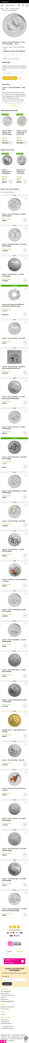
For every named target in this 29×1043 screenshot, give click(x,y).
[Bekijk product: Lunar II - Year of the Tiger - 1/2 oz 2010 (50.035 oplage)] (14, 869)
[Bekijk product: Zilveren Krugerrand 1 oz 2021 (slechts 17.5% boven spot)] (7, 160)
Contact (3, 1014)
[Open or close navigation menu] (2, 5)
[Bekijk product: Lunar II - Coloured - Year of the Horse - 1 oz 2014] (14, 779)
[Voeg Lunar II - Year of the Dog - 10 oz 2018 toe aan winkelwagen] (25, 525)
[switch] (25, 1041)
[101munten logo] (10, 5)
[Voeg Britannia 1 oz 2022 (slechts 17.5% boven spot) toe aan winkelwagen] (25, 182)
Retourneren (4, 999)
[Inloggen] (19, 5)
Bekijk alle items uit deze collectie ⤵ (11, 58)
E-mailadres (6, 976)
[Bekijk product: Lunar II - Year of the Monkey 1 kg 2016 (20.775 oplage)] (14, 600)
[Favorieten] (22, 5)
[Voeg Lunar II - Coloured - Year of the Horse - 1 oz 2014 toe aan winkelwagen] (25, 794)
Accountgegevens (6, 991)
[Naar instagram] (18, 926)
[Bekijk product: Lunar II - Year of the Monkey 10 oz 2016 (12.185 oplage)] (14, 690)
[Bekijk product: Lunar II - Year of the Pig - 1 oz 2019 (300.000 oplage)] (14, 540)
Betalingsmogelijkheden (8, 1001)
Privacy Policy (5, 1009)
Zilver (7, 8)
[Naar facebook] (14, 926)
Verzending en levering (7, 995)
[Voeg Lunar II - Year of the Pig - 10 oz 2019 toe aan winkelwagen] (25, 764)
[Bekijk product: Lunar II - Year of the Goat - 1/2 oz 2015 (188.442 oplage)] (14, 839)
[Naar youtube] (10, 926)
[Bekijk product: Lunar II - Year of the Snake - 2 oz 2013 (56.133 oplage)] (14, 660)
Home (2, 8)
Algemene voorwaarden (8, 1007)
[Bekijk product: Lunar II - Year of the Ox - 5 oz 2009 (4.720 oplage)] (14, 264)
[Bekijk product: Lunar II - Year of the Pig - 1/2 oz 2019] (14, 329)
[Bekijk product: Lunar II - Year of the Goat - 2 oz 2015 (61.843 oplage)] (14, 417)
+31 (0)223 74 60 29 (7, 1026)
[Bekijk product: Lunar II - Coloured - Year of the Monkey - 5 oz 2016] (14, 570)
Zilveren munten (14, 8)
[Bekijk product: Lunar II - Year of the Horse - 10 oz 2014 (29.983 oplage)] (14, 234)
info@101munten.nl (8, 1028)
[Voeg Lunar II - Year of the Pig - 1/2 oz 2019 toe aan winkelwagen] (25, 343)
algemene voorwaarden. (8, 1040)
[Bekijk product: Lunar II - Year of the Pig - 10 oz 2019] (14, 750)
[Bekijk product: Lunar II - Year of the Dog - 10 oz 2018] (14, 511)
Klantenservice (5, 993)
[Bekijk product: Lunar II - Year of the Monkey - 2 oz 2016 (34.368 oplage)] (14, 481)
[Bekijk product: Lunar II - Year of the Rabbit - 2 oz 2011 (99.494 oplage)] (14, 630)
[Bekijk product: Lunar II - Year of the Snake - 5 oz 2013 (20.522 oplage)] (14, 204)
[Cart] (26, 5)
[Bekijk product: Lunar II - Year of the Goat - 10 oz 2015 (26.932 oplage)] (14, 809)
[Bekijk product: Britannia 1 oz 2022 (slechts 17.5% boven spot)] (21, 160)
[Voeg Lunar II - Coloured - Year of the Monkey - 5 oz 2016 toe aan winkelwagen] (25, 585)
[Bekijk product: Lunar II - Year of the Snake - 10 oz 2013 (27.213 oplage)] (14, 447)
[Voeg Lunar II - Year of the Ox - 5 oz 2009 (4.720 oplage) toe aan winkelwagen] (25, 280)
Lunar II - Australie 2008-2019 (10, 10)
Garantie (3, 997)
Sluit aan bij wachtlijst (10, 78)
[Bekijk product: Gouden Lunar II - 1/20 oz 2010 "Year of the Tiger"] (14, 720)
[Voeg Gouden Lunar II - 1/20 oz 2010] (25, 736)
